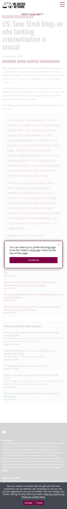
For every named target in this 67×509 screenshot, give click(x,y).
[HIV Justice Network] (14, 5)
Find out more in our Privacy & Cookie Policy (43, 495)
